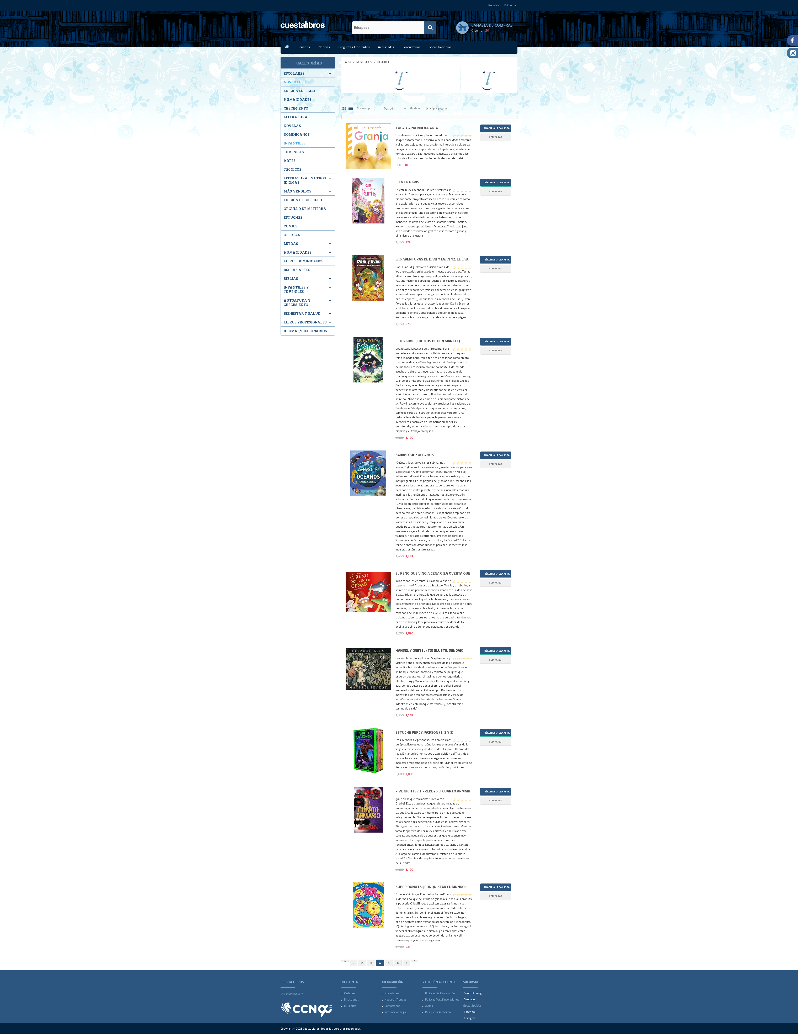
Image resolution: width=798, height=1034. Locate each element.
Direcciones (351, 999)
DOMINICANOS (297, 134)
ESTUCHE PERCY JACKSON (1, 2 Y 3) (424, 732)
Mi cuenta (350, 1005)
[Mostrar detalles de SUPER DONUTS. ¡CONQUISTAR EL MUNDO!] (368, 905)
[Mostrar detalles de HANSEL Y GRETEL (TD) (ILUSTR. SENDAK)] (368, 669)
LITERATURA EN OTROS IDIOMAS (305, 180)
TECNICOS (292, 169)
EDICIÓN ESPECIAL (300, 90)
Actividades (386, 46)
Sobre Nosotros (440, 46)
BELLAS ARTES (297, 269)
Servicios (304, 46)
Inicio (348, 62)
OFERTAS (292, 234)
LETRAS (291, 243)
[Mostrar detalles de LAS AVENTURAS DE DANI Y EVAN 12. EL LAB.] (368, 278)
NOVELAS (292, 125)
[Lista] (351, 109)
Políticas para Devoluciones (442, 999)
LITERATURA (296, 116)
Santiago (469, 999)
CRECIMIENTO (296, 108)
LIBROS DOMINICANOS (303, 260)
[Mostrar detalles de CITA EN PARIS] (368, 200)
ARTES (290, 160)
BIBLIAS (291, 278)
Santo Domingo (473, 993)
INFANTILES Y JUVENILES (296, 289)
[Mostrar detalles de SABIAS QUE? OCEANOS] (368, 473)
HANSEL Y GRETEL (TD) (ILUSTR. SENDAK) (429, 650)
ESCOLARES (294, 73)
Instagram (470, 1018)
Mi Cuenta (510, 5)
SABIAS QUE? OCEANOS (414, 455)
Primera (345, 961)
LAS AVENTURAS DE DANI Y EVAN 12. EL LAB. (432, 259)
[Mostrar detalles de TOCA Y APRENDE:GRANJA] (368, 146)
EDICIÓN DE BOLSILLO (303, 199)
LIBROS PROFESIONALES (305, 322)
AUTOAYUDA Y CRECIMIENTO (297, 302)
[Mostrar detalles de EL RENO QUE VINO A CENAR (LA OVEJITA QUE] (368, 592)
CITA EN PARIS (407, 182)
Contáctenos (412, 46)
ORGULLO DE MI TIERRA (305, 208)
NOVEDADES (364, 62)
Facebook (470, 1011)
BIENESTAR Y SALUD (302, 313)
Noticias (324, 46)
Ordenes (349, 993)
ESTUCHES (293, 217)
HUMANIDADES (298, 99)
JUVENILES (294, 151)
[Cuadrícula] (344, 109)
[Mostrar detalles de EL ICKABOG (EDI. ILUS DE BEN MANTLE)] (368, 360)
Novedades (392, 993)
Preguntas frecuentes (354, 46)
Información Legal (395, 1012)
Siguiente (406, 963)
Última (414, 961)
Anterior (353, 963)
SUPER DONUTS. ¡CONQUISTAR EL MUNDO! (430, 887)
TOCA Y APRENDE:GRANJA (416, 128)
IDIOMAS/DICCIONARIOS (305, 330)
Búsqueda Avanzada (438, 1012)
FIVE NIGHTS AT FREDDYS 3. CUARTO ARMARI (432, 791)
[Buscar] (430, 27)
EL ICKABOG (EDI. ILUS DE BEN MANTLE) (427, 341)
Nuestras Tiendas (395, 999)
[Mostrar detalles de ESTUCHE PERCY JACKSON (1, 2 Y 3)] (368, 751)
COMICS (290, 225)
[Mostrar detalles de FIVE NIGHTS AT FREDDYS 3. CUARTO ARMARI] (368, 810)
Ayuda (429, 1005)
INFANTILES (294, 143)
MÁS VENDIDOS (297, 191)
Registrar (494, 5)
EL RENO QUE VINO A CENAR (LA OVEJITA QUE (432, 573)
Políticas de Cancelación (440, 993)
